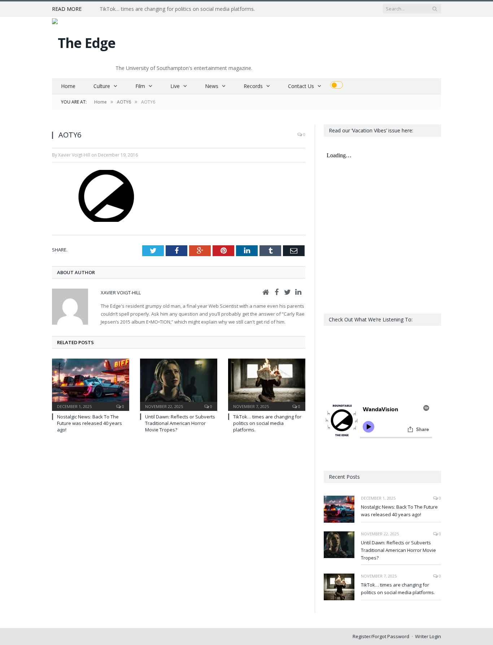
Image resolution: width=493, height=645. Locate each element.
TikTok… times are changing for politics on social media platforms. (177, 9)
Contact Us (301, 86)
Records (253, 86)
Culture (101, 86)
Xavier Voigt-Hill (121, 292)
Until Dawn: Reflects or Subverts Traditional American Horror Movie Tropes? (180, 423)
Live (175, 86)
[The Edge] (83, 41)
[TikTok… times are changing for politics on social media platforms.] (266, 384)
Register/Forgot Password (381, 636)
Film (140, 86)
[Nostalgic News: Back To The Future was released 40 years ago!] (90, 384)
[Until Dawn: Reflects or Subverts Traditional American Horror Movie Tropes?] (178, 384)
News (211, 86)
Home (68, 86)
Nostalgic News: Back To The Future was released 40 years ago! (89, 423)
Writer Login (428, 636)
